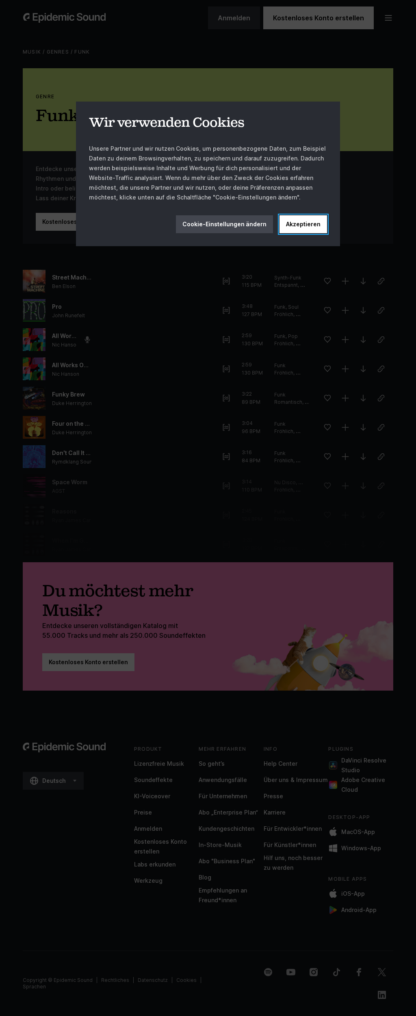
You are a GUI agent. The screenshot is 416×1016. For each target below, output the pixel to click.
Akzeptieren (303, 224)
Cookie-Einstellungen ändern (224, 224)
